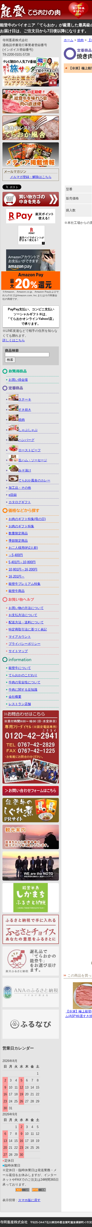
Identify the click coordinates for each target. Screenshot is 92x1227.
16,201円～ (17, 576)
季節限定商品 (18, 540)
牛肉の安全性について (24, 682)
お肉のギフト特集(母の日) (27, 519)
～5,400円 (16, 555)
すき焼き (24, 410)
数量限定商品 (18, 533)
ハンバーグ (26, 440)
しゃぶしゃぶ (28, 430)
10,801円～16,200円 (23, 569)
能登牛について (20, 668)
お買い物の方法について (26, 608)
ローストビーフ (29, 450)
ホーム (68, 40)
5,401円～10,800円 (22, 562)
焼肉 (80, 40)
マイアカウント (20, 636)
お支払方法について (23, 615)
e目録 (13, 495)
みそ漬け (24, 470)
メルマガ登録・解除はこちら (31, 177)
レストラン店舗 (20, 704)
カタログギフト (20, 502)
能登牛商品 (17, 591)
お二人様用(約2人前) (23, 548)
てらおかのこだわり (23, 675)
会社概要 (15, 696)
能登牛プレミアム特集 (24, 584)
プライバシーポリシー (24, 644)
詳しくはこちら (13, 340)
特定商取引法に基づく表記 (28, 629)
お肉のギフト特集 (21, 526)
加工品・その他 (20, 488)
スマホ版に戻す (29, 1200)
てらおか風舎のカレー (34, 480)
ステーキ (24, 399)
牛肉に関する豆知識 (23, 689)
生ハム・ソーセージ (32, 460)
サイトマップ (18, 651)
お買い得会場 (18, 380)
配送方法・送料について (26, 622)
